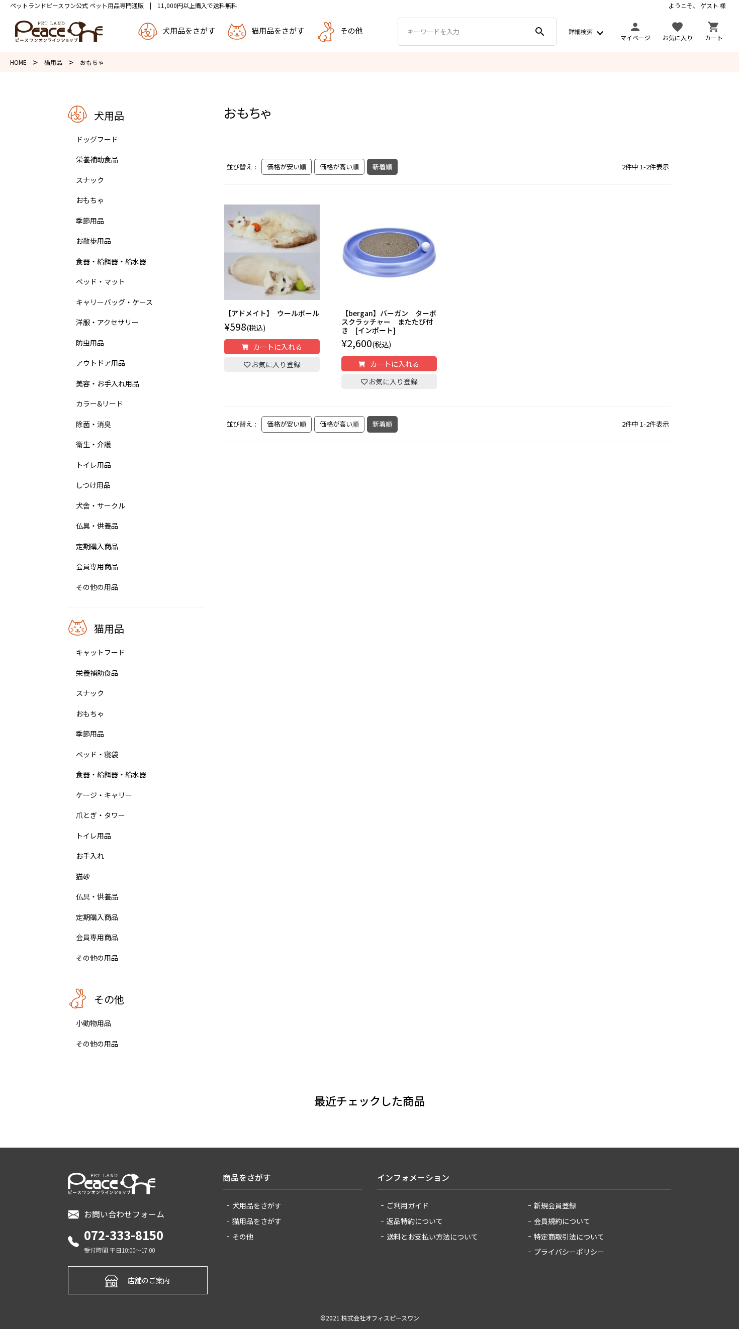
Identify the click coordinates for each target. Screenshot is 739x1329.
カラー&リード (99, 403)
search (540, 32)
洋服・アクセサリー (107, 322)
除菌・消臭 (93, 424)
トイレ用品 (93, 465)
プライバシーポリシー (569, 1252)
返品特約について (415, 1221)
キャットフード (100, 652)
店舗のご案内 (149, 1281)
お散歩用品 (93, 241)
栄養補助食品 (97, 159)
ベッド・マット (100, 281)
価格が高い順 (339, 166)
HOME (18, 62)
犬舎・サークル (100, 505)
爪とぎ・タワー (100, 815)
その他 (242, 1237)
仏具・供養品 (97, 526)
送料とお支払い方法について (432, 1237)
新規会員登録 (555, 1205)
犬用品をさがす (257, 1205)
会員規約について (562, 1221)
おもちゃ (90, 200)
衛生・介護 (93, 444)
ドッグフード (97, 139)
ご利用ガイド (408, 1205)
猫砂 (83, 876)
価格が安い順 (286, 166)
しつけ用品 (93, 485)
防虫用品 (90, 343)
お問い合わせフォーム (124, 1214)
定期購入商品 (97, 546)
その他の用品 (97, 587)
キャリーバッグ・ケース (114, 302)
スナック (90, 180)
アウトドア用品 (100, 363)
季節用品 (90, 221)
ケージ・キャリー (104, 795)
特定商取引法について (569, 1237)
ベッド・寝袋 (97, 754)
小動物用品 (93, 1023)
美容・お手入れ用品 (107, 383)
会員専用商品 (97, 566)
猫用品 (53, 62)
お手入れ (90, 856)
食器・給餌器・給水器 (111, 261)
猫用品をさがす (257, 1221)
